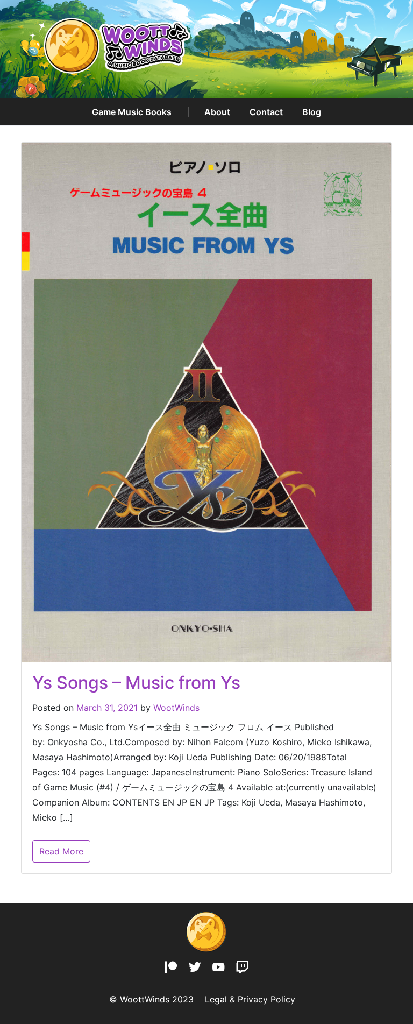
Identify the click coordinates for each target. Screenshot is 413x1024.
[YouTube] (218, 967)
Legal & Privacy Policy (250, 999)
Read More (61, 851)
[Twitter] (194, 967)
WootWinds (176, 707)
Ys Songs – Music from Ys (136, 682)
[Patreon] (171, 967)
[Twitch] (241, 967)
